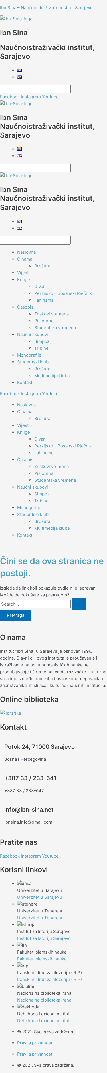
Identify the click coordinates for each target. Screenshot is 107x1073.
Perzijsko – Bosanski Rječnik (63, 293)
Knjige (23, 279)
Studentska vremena (55, 327)
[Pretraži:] (43, 604)
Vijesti (23, 272)
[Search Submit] (79, 604)
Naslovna (26, 252)
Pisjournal (44, 320)
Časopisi (26, 307)
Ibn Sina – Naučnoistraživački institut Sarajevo (46, 7)
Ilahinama (43, 300)
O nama (24, 259)
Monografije (29, 355)
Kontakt (24, 382)
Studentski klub (33, 362)
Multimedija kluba (52, 375)
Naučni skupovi (32, 334)
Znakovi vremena (51, 314)
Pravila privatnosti (35, 1043)
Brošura (42, 266)
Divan (40, 286)
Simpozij (43, 341)
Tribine (41, 348)
